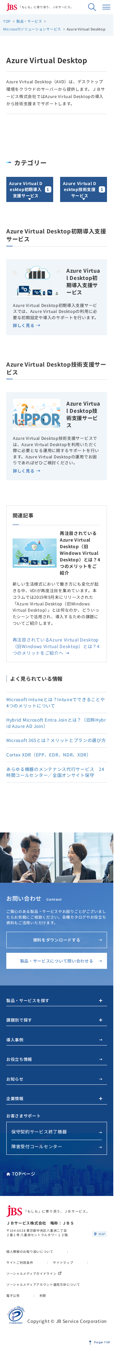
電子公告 (13, 1295)
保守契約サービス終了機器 (39, 1131)
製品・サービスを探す (27, 1000)
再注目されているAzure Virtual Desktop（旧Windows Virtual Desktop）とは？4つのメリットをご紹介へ (56, 646)
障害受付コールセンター (36, 1146)
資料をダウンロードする (57, 940)
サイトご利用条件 (19, 1262)
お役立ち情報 (19, 1059)
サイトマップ (63, 1262)
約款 (43, 1295)
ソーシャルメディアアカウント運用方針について (43, 1284)
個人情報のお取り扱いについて (29, 1251)
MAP (101, 1233)
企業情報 (15, 1098)
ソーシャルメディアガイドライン (31, 1273)
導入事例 (15, 1040)
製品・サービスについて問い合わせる (56, 961)
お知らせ (15, 1079)
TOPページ (24, 1174)
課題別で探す (19, 1020)
